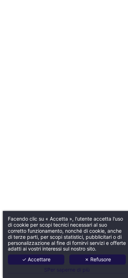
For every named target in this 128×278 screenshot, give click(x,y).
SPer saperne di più (67, 270)
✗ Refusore (98, 259)
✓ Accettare (36, 259)
